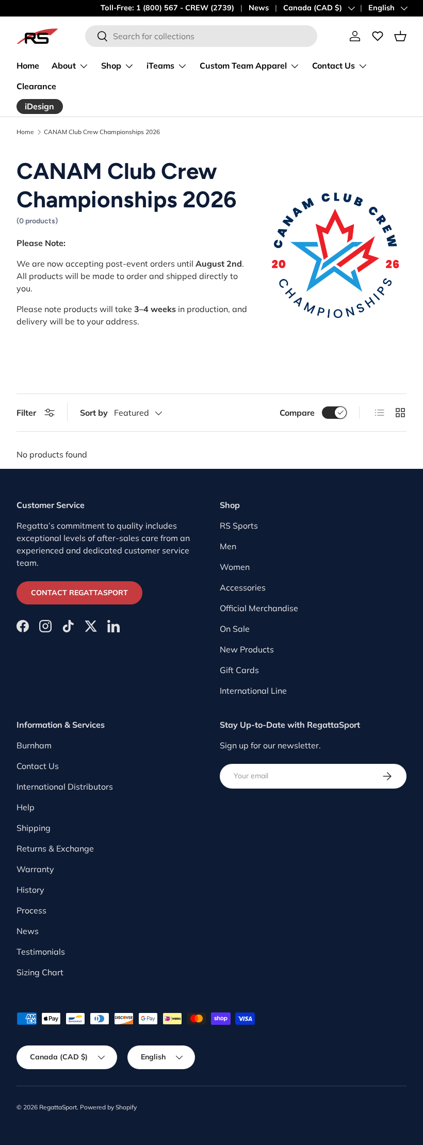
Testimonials (41, 951)
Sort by (94, 412)
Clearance (36, 86)
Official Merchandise (259, 608)
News (259, 7)
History (30, 890)
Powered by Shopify (108, 1107)
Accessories (243, 587)
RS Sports (239, 525)
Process (31, 910)
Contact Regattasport (79, 592)
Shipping (34, 828)
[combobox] (201, 36)
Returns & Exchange (55, 848)
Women (235, 567)
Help (26, 807)
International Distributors (65, 786)
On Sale (235, 629)
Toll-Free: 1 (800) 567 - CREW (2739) (167, 7)
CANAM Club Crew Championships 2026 (102, 132)
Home (28, 65)
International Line (253, 690)
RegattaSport (58, 1107)
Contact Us (38, 766)
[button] (400, 36)
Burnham (34, 745)
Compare (297, 412)
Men (228, 546)
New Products (247, 649)
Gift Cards (239, 670)
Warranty (35, 869)
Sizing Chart (40, 972)
